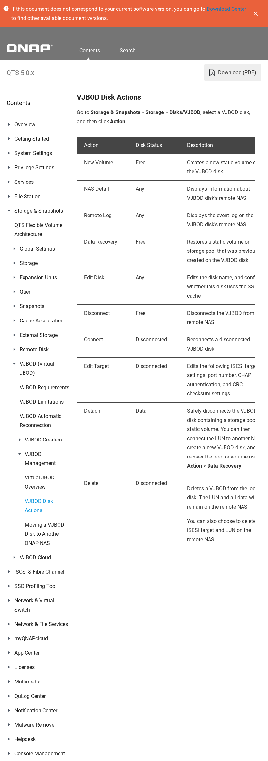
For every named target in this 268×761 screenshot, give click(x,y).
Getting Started (31, 139)
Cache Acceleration (42, 321)
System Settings (33, 153)
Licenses (24, 667)
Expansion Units (38, 277)
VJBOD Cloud (35, 557)
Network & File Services (41, 624)
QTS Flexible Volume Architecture (38, 229)
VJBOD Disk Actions (39, 505)
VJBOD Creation (43, 440)
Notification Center (35, 710)
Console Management (39, 754)
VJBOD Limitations (42, 402)
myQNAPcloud (31, 638)
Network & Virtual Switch (34, 605)
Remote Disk (34, 349)
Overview (24, 124)
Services (24, 182)
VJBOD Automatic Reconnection (40, 420)
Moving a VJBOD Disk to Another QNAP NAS (44, 534)
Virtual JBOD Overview (40, 482)
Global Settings (37, 249)
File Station (27, 196)
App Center (27, 653)
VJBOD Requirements (44, 387)
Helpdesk (25, 739)
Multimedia (27, 682)
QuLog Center (30, 696)
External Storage (39, 335)
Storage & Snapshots (38, 211)
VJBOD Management (40, 458)
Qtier (25, 292)
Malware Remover (35, 725)
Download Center (226, 9)
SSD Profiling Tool (35, 586)
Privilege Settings (34, 167)
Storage (29, 263)
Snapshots (32, 306)
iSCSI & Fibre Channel (39, 572)
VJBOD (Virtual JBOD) (37, 368)
